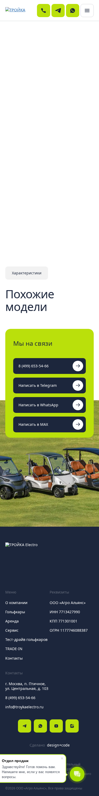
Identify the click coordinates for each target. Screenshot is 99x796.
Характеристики (26, 272)
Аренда (12, 621)
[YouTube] (56, 726)
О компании (16, 602)
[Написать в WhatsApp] (72, 10)
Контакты (14, 658)
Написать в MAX (33, 424)
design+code (58, 745)
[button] (87, 10)
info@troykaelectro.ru (24, 706)
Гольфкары (15, 611)
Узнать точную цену (29, 208)
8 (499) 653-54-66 (33, 365)
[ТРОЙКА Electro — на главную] (20, 10)
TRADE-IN (13, 648)
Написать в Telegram (37, 385)
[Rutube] (72, 726)
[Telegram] (24, 726)
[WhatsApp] (40, 726)
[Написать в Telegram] (58, 10)
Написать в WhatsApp (38, 404)
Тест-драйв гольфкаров (26, 639)
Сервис (11, 630)
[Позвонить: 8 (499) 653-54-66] (43, 10)
